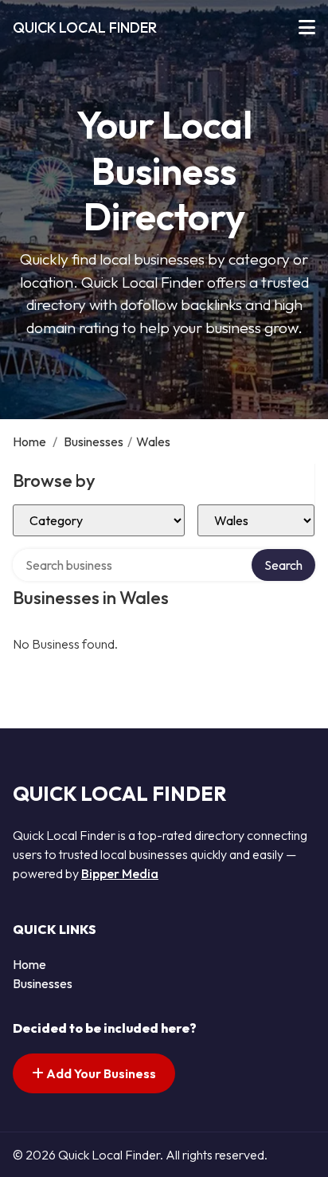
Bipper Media (119, 873)
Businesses (93, 441)
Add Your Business (100, 1073)
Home (29, 441)
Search (283, 565)
